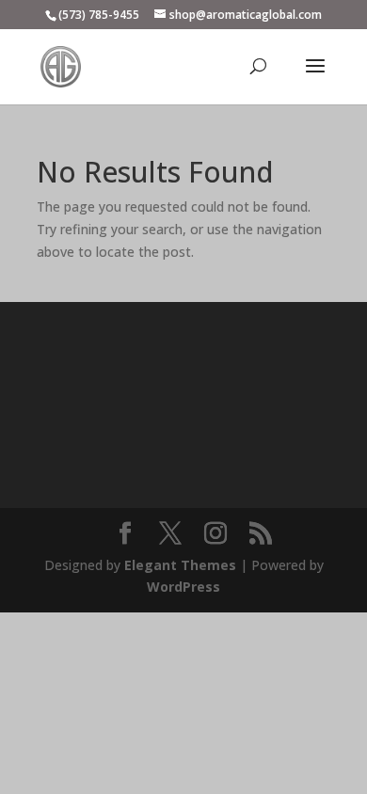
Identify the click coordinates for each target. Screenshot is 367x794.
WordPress (183, 587)
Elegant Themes (180, 565)
